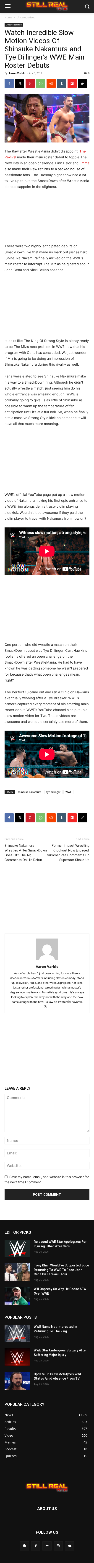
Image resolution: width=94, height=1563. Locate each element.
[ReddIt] (51, 83)
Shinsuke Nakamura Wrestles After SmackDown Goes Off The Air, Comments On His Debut (26, 853)
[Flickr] (46, 1545)
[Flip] (72, 83)
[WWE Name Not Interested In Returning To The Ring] (17, 1333)
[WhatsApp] (40, 83)
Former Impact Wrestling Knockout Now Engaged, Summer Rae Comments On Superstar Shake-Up (68, 853)
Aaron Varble (17, 73)
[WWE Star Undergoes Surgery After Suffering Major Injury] (17, 1357)
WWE (68, 792)
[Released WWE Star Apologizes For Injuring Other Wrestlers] (17, 1248)
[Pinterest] (30, 83)
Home (8, 17)
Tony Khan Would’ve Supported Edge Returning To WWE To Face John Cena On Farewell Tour (61, 1269)
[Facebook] (9, 83)
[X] (19, 83)
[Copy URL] (82, 83)
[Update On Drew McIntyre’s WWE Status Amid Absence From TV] (17, 1381)
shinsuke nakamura (29, 792)
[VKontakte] (69, 1545)
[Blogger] (24, 1545)
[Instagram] (58, 1545)
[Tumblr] (61, 83)
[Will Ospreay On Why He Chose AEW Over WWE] (17, 1296)
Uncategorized (26, 17)
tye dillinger (53, 792)
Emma (84, 163)
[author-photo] (47, 960)
